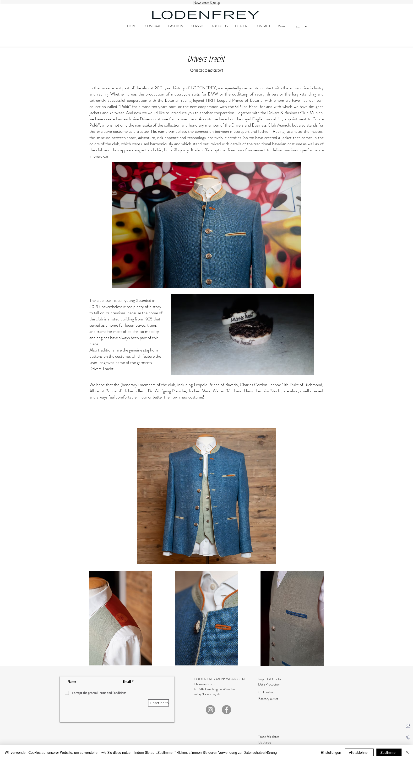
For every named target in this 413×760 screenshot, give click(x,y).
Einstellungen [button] (331, 752)
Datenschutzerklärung (260, 752)
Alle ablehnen (359, 752)
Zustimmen (388, 752)
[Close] (407, 752)
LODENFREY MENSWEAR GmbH (220, 679)
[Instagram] (210, 709)
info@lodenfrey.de (207, 694)
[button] (408, 725)
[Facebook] (226, 709)
